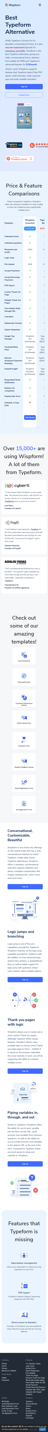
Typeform (29, 1401)
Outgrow (29, 1415)
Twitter (4, 1378)
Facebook (5, 1380)
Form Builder (30, 1373)
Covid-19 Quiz (7, 1411)
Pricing (4, 1363)
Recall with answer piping (35, 1380)
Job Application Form (9, 1413)
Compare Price (24, 95)
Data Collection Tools (9, 1406)
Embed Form (30, 1368)
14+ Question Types (33, 1363)
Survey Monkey (31, 1403)
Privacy (4, 1368)
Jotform (28, 1406)
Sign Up (24, 86)
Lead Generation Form (10, 1408)
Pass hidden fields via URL (35, 1382)
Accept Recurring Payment (35, 1387)
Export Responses (32, 1370)
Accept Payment (32, 1385)
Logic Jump (30, 1366)
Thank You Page (32, 1375)
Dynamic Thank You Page (35, 1378)
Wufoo (28, 1408)
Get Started (30, 417)
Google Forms (31, 1411)
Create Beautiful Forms (10, 1403)
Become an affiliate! (9, 1370)
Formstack (30, 1418)
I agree (42, 1429)
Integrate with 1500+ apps (35, 1389)
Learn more (33, 1429)
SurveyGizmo (31, 1413)
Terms (4, 1366)
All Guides (5, 1401)
